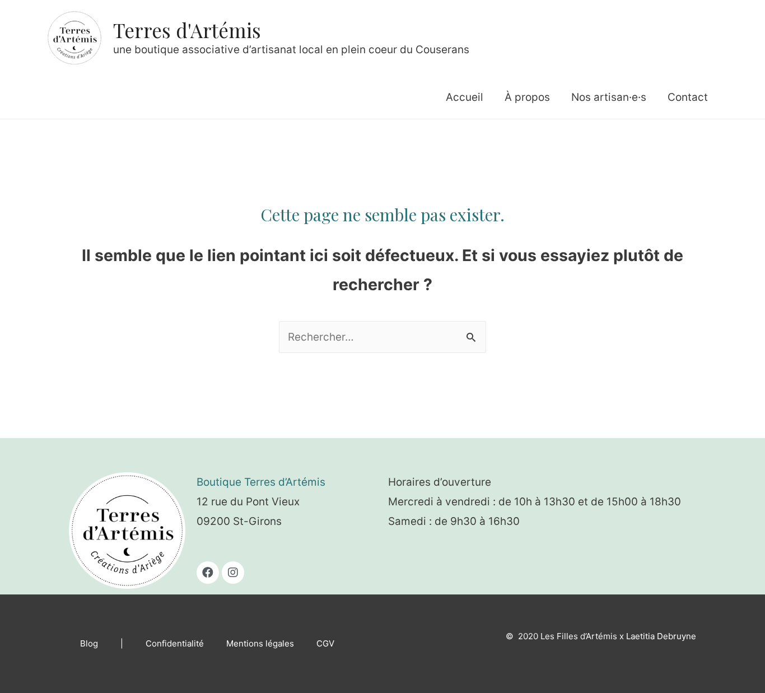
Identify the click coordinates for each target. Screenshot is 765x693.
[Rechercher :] (382, 337)
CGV (325, 643)
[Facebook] (208, 572)
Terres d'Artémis (187, 30)
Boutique (220, 482)
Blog (89, 643)
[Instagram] (233, 572)
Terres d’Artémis (284, 482)
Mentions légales (260, 643)
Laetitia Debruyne (661, 636)
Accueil (464, 97)
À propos (527, 97)
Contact (688, 97)
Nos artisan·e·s (608, 97)
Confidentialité (175, 643)
